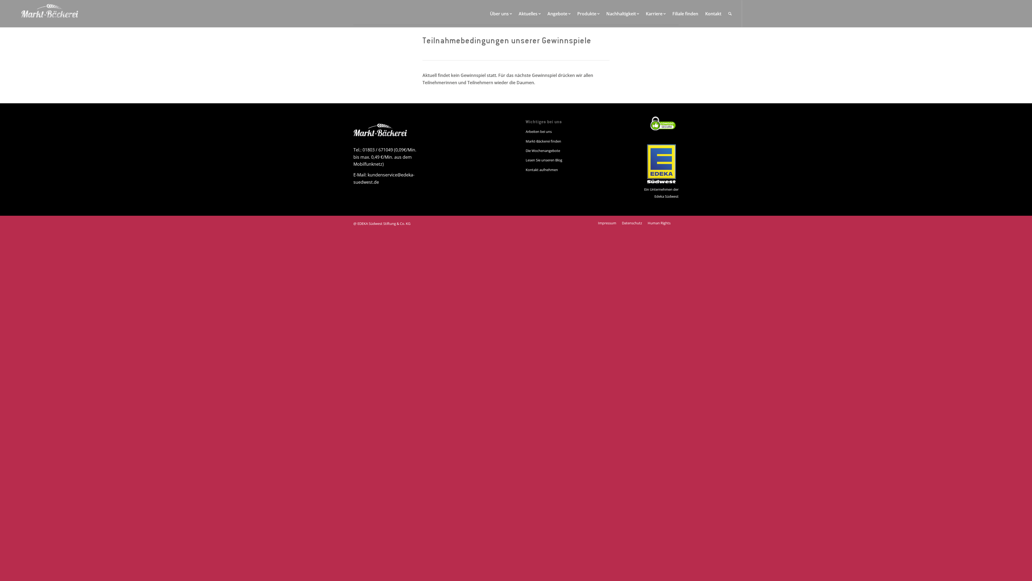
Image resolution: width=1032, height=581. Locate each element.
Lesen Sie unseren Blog (544, 160)
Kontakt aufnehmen (542, 169)
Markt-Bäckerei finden (543, 141)
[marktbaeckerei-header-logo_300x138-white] (50, 13)
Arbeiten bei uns (539, 131)
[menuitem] (500, 13)
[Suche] (730, 13)
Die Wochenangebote (543, 150)
